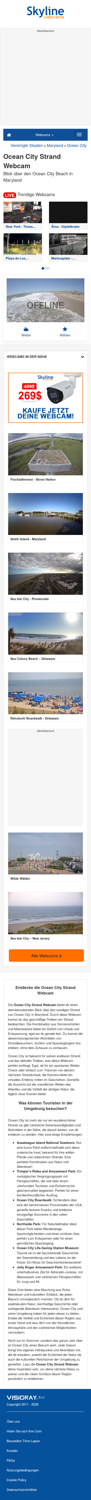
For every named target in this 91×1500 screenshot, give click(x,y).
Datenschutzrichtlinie (22, 1489)
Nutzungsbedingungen (23, 1470)
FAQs (11, 1460)
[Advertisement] (45, 79)
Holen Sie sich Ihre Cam (24, 1431)
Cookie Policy (17, 1479)
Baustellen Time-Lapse (23, 1440)
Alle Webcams (45, 955)
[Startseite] (9, 134)
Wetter (26, 335)
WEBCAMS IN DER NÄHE (27, 356)
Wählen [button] (65, 335)
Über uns (13, 1421)
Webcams (43, 134)
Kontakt (12, 1450)
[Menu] (79, 134)
